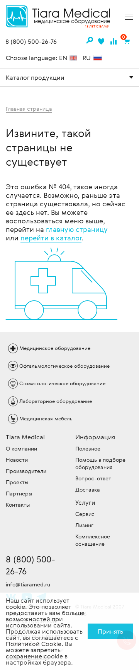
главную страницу (77, 229)
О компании (21, 448)
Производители (26, 471)
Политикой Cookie (33, 643)
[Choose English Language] (73, 58)
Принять (110, 631)
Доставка (87, 489)
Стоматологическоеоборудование (62, 383)
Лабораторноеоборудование (55, 401)
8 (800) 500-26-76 (31, 42)
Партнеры (19, 493)
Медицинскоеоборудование (54, 347)
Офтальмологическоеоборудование (64, 365)
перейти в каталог (50, 237)
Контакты (18, 504)
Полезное (87, 448)
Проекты (17, 482)
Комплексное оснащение (92, 540)
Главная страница (29, 108)
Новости (17, 459)
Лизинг (84, 525)
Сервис (85, 513)
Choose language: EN (37, 57)
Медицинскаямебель (46, 418)
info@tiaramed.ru (28, 584)
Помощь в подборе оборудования (100, 463)
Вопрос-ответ (93, 478)
